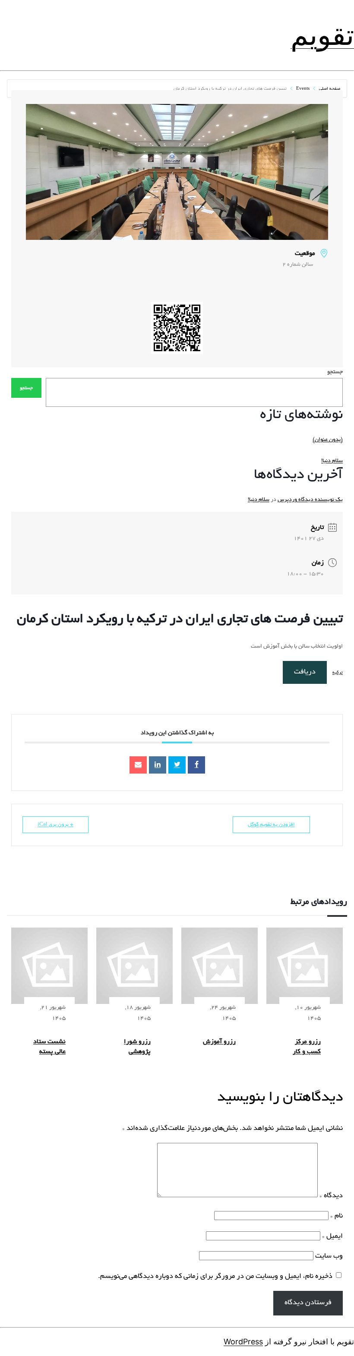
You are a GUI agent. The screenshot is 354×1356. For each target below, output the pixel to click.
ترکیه (337, 672)
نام (336, 1216)
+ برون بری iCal (55, 824)
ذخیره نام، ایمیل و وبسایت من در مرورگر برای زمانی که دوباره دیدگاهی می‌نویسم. (215, 1276)
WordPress (243, 1341)
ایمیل (332, 1236)
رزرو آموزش (219, 1041)
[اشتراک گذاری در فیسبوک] (196, 765)
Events (303, 89)
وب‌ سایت (329, 1256)
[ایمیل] (138, 765)
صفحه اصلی (329, 89)
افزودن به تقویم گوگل (271, 824)
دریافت (305, 672)
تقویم (322, 35)
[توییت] (177, 765)
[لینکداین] (157, 765)
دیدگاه (331, 1196)
